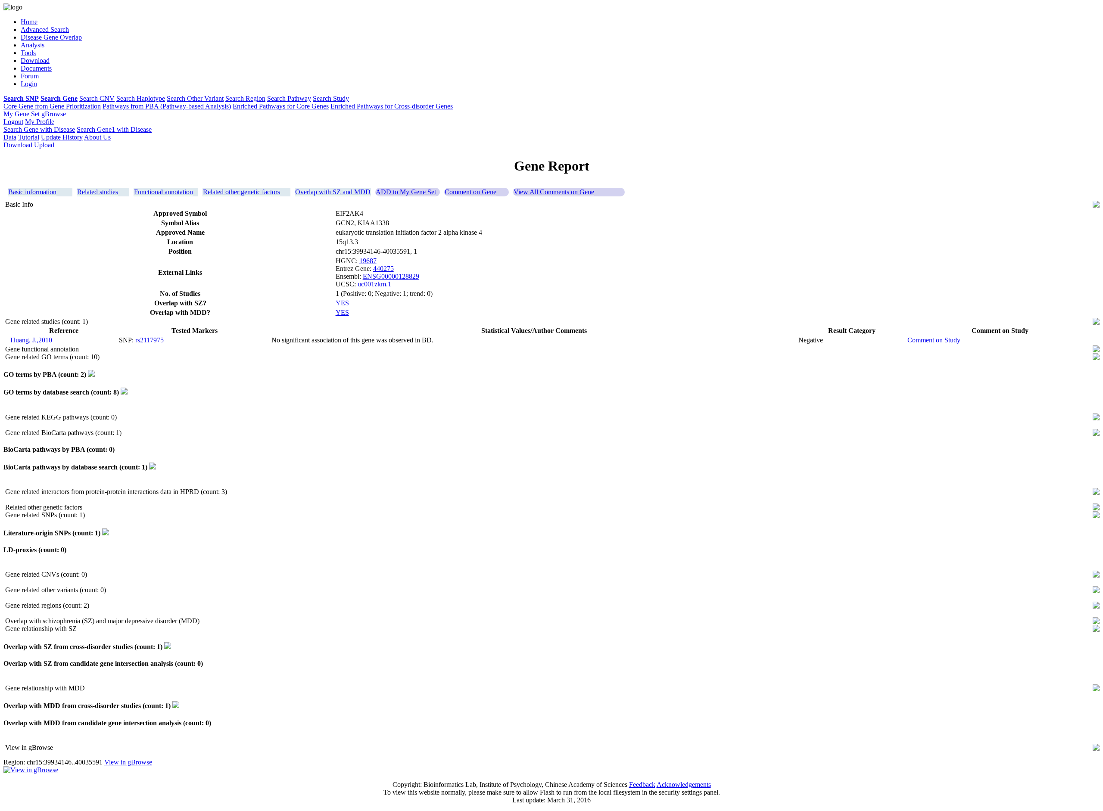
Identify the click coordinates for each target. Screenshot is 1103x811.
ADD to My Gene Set (406, 192)
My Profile (39, 121)
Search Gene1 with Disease (114, 129)
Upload (44, 145)
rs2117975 (149, 340)
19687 (368, 260)
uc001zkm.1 (374, 284)
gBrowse (53, 114)
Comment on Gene (470, 192)
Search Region (245, 98)
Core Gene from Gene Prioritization (52, 106)
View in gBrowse (128, 762)
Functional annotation (163, 192)
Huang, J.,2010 (31, 340)
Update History (62, 137)
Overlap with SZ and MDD (333, 192)
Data (9, 137)
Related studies (97, 192)
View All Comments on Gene (554, 192)
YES (342, 303)
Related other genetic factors (241, 192)
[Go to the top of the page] (1096, 205)
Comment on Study (933, 340)
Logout (13, 121)
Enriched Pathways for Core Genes (281, 106)
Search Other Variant (195, 98)
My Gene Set (21, 114)
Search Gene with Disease (39, 129)
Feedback (642, 784)
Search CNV (97, 98)
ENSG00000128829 (391, 276)
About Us (97, 137)
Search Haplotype (140, 98)
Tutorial (28, 137)
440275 (383, 268)
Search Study (331, 98)
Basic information (32, 192)
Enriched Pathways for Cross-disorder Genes (391, 106)
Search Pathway (289, 98)
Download (17, 145)
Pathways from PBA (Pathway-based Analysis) (167, 106)
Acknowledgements (684, 784)
